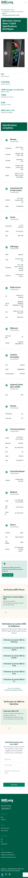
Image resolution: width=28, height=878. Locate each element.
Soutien (3, 819)
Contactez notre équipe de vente (13, 690)
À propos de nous (5, 828)
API (2, 841)
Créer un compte (7, 575)
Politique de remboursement (8, 857)
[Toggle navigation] (25, 2)
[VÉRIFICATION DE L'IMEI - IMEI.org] (7, 2)
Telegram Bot (4, 843)
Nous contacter (4, 830)
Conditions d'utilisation (6, 852)
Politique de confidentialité (7, 854)
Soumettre (14, 784)
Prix (2, 839)
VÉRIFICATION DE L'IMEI (7, 10)
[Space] (7, 800)
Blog (2, 817)
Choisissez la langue (6, 805)
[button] (6, 612)
